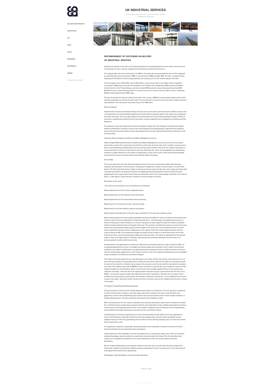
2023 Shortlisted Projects (76, 23)
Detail (69, 45)
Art (68, 38)
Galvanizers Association (75, 80)
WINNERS (70, 73)
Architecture (71, 30)
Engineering (71, 59)
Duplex (69, 52)
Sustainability (72, 66)
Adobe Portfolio (149, 383)
